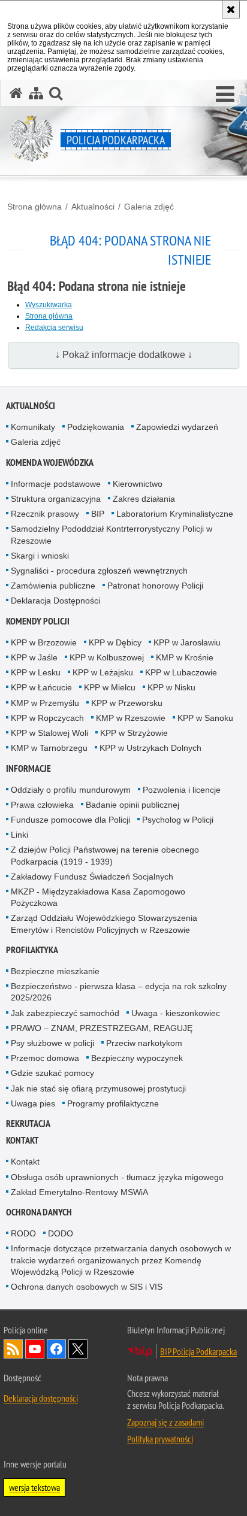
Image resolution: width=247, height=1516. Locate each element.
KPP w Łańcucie (41, 687)
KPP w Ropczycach (47, 718)
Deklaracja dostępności (41, 1398)
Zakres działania (144, 499)
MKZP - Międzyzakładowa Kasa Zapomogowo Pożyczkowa (98, 897)
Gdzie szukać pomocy (52, 1073)
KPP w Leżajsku (103, 672)
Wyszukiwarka (48, 305)
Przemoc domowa (45, 1058)
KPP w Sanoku (205, 718)
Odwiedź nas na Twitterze (78, 1349)
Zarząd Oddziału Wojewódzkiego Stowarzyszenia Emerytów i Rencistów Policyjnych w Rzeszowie (104, 923)
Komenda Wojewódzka (50, 462)
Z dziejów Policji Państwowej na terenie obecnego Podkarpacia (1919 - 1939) (105, 855)
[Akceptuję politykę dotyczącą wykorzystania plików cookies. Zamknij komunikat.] (231, 9)
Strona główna (34, 206)
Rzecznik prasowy (45, 514)
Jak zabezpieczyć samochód (65, 1013)
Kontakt (22, 1140)
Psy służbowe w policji (52, 1043)
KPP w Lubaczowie (181, 672)
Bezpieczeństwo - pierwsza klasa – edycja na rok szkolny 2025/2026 (119, 991)
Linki (19, 834)
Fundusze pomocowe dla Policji (70, 819)
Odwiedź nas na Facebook (56, 1349)
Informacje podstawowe (56, 484)
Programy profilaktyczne (113, 1103)
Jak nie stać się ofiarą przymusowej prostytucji (98, 1088)
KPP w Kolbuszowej (107, 657)
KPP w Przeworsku (126, 703)
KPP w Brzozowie (44, 642)
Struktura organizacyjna (56, 499)
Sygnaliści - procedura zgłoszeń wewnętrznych (99, 570)
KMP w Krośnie (184, 657)
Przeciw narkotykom (144, 1043)
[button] (225, 94)
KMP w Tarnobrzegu (49, 748)
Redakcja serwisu (54, 327)
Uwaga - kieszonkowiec (175, 1013)
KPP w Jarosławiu (187, 642)
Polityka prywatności (160, 1439)
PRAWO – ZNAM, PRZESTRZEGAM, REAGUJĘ (101, 1028)
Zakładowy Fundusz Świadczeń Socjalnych (92, 876)
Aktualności (93, 206)
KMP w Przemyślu (45, 703)
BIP (97, 514)
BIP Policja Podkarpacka (198, 1351)
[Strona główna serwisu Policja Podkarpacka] (16, 93)
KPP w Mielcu (109, 687)
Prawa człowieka (42, 804)
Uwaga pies (33, 1103)
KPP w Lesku (36, 672)
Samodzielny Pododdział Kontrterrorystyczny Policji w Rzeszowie (111, 534)
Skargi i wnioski (40, 555)
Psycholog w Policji (177, 819)
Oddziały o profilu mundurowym (71, 790)
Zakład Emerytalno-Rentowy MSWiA (79, 1192)
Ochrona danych (39, 1212)
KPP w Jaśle (34, 657)
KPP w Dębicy (115, 642)
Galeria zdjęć (149, 206)
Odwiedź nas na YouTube (34, 1349)
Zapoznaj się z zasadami (165, 1422)
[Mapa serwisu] (36, 93)
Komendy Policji (38, 621)
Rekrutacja (28, 1123)
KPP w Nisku (171, 687)
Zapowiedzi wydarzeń (177, 427)
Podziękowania (95, 427)
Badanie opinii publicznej (132, 804)
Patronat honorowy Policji (155, 585)
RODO (23, 1233)
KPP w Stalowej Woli (49, 733)
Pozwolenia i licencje (182, 790)
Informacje (28, 768)
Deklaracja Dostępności (55, 600)
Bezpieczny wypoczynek (137, 1058)
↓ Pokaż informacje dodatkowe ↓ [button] (123, 355)
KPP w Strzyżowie (134, 733)
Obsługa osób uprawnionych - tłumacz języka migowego (117, 1177)
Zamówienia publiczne (53, 585)
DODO (60, 1233)
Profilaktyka (32, 950)
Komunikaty (33, 427)
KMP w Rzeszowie (130, 718)
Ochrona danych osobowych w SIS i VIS (86, 1286)
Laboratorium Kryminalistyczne (174, 514)
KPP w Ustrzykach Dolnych (150, 748)
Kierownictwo (137, 484)
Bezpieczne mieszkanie (55, 971)
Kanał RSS (13, 1349)
